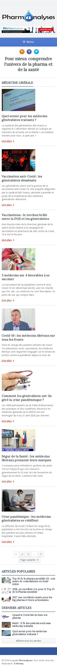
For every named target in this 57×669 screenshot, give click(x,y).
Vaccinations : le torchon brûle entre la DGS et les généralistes (25, 217)
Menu (30, 42)
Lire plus (7, 141)
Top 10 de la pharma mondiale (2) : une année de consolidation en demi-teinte (33, 581)
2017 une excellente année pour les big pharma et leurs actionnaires (32, 598)
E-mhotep (19, 663)
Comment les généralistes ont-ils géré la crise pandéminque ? (27, 397)
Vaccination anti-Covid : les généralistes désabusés (22, 178)
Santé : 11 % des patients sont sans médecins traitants (31, 624)
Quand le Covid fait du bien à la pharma (29, 616)
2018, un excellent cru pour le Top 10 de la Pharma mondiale (33, 590)
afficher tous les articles (28, 640)
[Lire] (18, 90)
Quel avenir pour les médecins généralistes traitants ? (24, 118)
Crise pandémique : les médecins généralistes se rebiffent (26, 518)
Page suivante (28, 559)
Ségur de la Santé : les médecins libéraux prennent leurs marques (26, 458)
